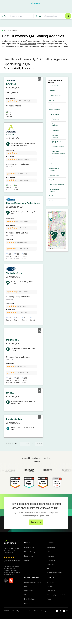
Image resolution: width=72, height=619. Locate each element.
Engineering (55, 130)
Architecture (55, 119)
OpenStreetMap (57, 247)
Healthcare (52, 105)
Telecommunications (58, 146)
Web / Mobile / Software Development (58, 152)
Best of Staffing (51, 41)
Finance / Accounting (55, 95)
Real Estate (52, 196)
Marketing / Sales (54, 175)
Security (51, 201)
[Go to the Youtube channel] (64, 611)
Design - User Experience (56, 124)
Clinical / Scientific (54, 85)
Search (68, 16)
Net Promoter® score (28, 44)
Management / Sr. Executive (54, 169)
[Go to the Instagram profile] (67, 611)
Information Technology (55, 136)
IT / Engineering (54, 114)
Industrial (51, 159)
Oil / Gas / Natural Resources (54, 190)
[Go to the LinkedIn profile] (57, 611)
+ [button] (50, 214)
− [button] (50, 217)
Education (52, 90)
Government (52, 100)
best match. (28, 68)
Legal (50, 163)
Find (6, 16)
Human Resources (54, 109)
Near (40, 16)
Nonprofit (51, 180)
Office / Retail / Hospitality (56, 184)
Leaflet (50, 247)
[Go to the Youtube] (60, 611)
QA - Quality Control (58, 142)
